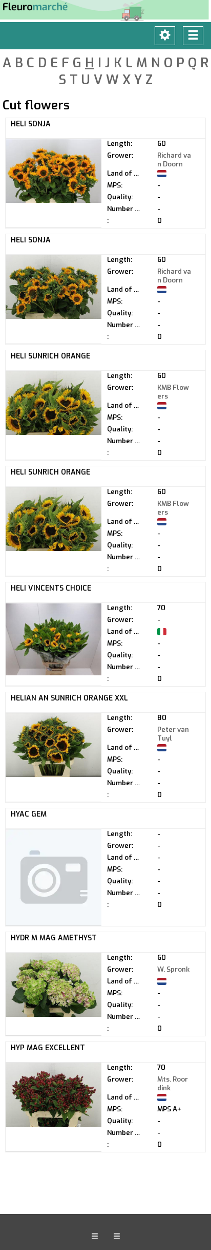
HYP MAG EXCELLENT (48, 1048)
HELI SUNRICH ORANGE (50, 356)
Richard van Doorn (174, 159)
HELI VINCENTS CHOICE (51, 588)
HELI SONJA (31, 124)
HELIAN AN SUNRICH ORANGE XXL (69, 698)
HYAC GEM (29, 814)
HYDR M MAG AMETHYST (54, 938)
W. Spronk (173, 969)
